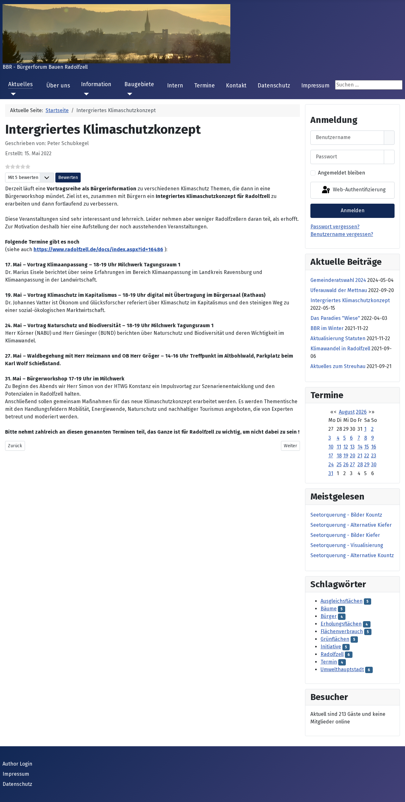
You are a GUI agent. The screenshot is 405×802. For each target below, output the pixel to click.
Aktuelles (20, 84)
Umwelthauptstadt (342, 669)
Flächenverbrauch (342, 631)
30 (374, 464)
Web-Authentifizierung (359, 190)
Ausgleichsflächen (342, 601)
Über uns (58, 85)
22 (366, 456)
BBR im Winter (327, 328)
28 (360, 464)
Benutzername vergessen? (341, 234)
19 (345, 456)
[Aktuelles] (12, 94)
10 (330, 447)
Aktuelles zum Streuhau (337, 366)
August (347, 412)
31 (330, 473)
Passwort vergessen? (334, 227)
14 (360, 447)
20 (352, 456)
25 (339, 464)
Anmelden (352, 210)
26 (346, 464)
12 (345, 447)
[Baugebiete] (128, 94)
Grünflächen (335, 639)
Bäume (329, 609)
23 (373, 456)
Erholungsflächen (341, 624)
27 (352, 464)
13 (352, 447)
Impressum (315, 85)
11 (339, 447)
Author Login (17, 764)
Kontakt (236, 85)
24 (331, 464)
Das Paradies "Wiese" (335, 318)
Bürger (329, 616)
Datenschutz (274, 85)
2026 (361, 412)
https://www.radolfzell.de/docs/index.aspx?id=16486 (98, 249)
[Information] (85, 94)
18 (339, 456)
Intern (175, 85)
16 (373, 447)
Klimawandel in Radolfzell (340, 349)
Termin (329, 662)
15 (366, 447)
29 (367, 464)
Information (96, 84)
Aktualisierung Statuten (337, 338)
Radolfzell (332, 654)
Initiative (331, 647)
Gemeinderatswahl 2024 (338, 280)
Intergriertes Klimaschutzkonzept (350, 300)
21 (360, 456)
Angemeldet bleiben (341, 173)
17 (330, 456)
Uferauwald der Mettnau (338, 290)
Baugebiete (139, 84)
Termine (204, 85)
